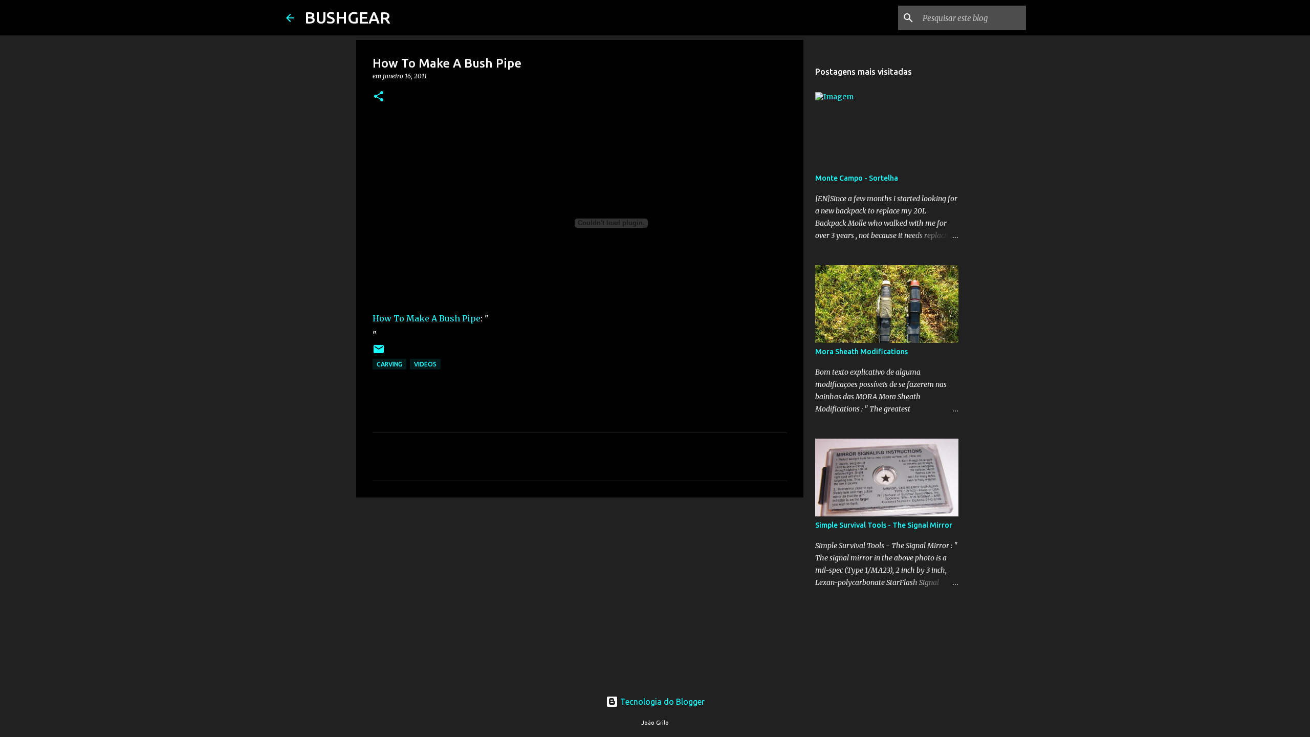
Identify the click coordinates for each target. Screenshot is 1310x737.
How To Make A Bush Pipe (427, 318)
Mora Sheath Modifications (861, 352)
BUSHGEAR (347, 17)
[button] (379, 97)
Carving (389, 364)
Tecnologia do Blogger (661, 701)
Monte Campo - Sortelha (856, 178)
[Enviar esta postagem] (379, 353)
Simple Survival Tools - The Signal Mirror (883, 525)
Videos (425, 364)
